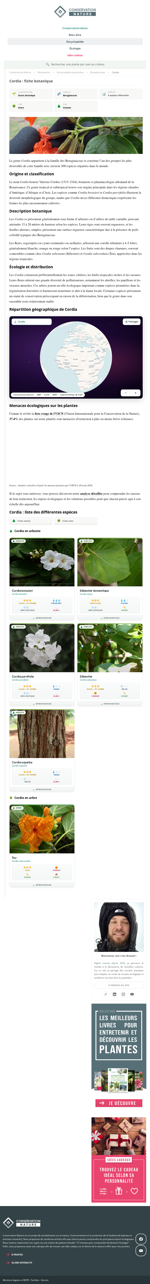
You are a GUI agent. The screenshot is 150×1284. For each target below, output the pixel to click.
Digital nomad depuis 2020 (109, 963)
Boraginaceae (70, 95)
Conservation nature (75, 28)
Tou (14, 857)
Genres (44, 1280)
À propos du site (118, 985)
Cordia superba (22, 762)
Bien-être (75, 34)
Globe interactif (22, 1262)
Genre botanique (26, 95)
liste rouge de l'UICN (49, 413)
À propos (17, 1254)
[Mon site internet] (105, 994)
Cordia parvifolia (23, 676)
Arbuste (67, 107)
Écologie (75, 48)
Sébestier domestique (94, 590)
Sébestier (86, 676)
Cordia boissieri (22, 590)
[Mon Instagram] (123, 994)
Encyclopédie (75, 41)
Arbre (21, 107)
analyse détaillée (91, 493)
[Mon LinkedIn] (114, 994)
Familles (35, 1280)
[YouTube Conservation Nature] (132, 994)
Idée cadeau (75, 55)
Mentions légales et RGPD (16, 1280)
